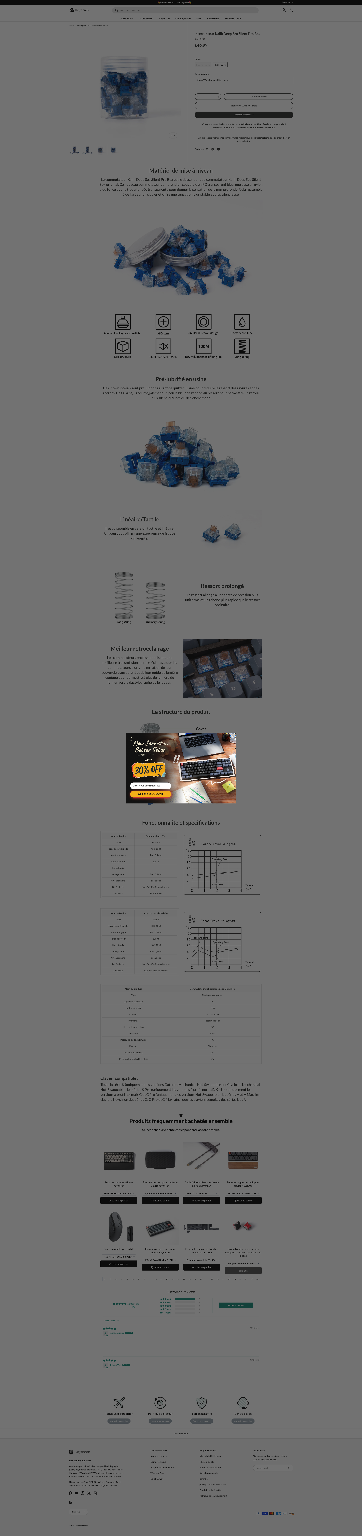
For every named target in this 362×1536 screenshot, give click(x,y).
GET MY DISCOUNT (150, 794)
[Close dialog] (232, 735)
